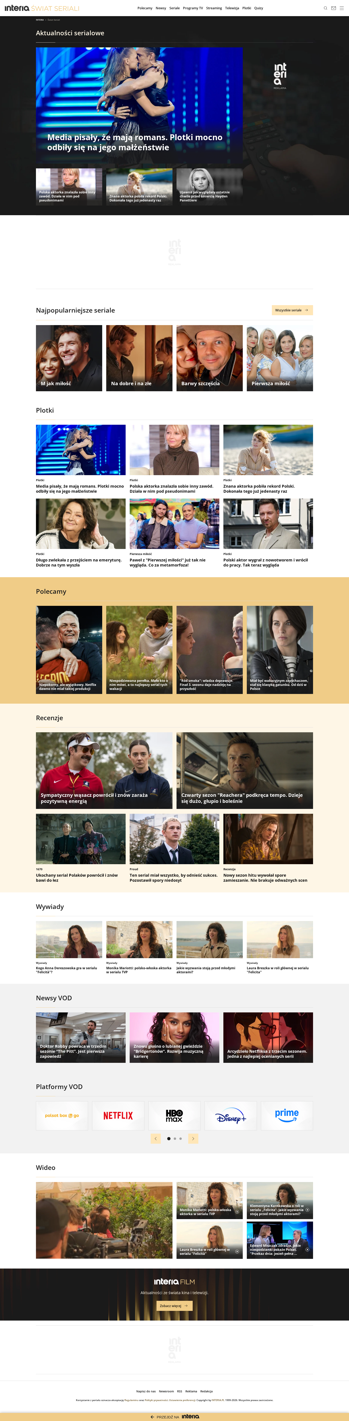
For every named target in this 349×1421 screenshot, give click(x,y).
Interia (40, 19)
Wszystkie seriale (288, 310)
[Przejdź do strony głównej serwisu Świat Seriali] (55, 8)
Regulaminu (131, 1400)
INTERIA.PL (218, 1400)
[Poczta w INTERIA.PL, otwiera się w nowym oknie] (334, 8)
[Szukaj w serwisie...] (326, 8)
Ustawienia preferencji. (182, 1400)
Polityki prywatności (156, 1400)
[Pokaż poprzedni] (156, 1139)
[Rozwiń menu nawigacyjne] (342, 8)
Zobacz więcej (170, 1306)
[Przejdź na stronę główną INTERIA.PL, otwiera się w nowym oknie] (17, 8)
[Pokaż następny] (193, 1139)
